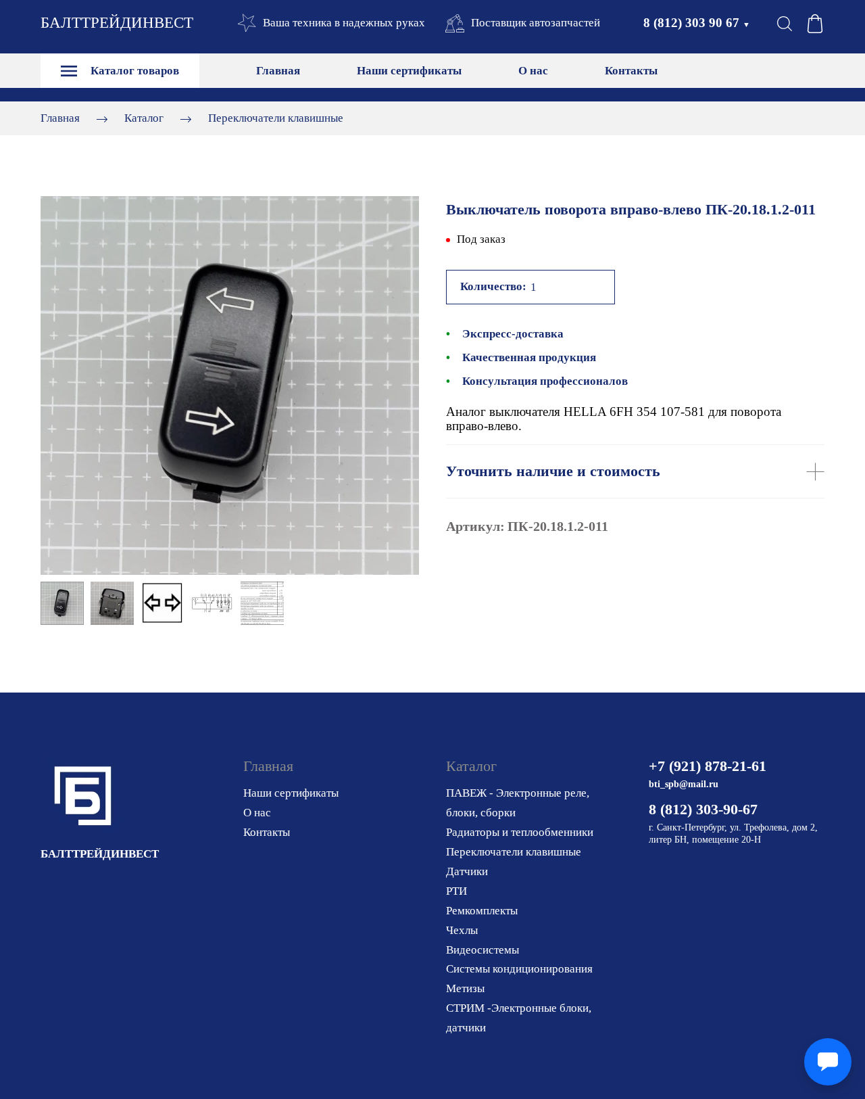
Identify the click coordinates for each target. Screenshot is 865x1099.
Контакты (631, 70)
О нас (533, 70)
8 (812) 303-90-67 (703, 809)
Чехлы (462, 930)
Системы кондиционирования (519, 968)
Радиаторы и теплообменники (519, 832)
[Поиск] (784, 24)
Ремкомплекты (482, 910)
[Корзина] (815, 23)
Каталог (144, 118)
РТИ (456, 891)
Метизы (465, 988)
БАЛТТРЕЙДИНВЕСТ (117, 22)
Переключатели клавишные (275, 118)
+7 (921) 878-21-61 (707, 765)
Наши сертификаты (409, 70)
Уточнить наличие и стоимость (553, 471)
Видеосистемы (482, 949)
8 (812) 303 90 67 (696, 23)
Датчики (467, 871)
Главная (278, 70)
